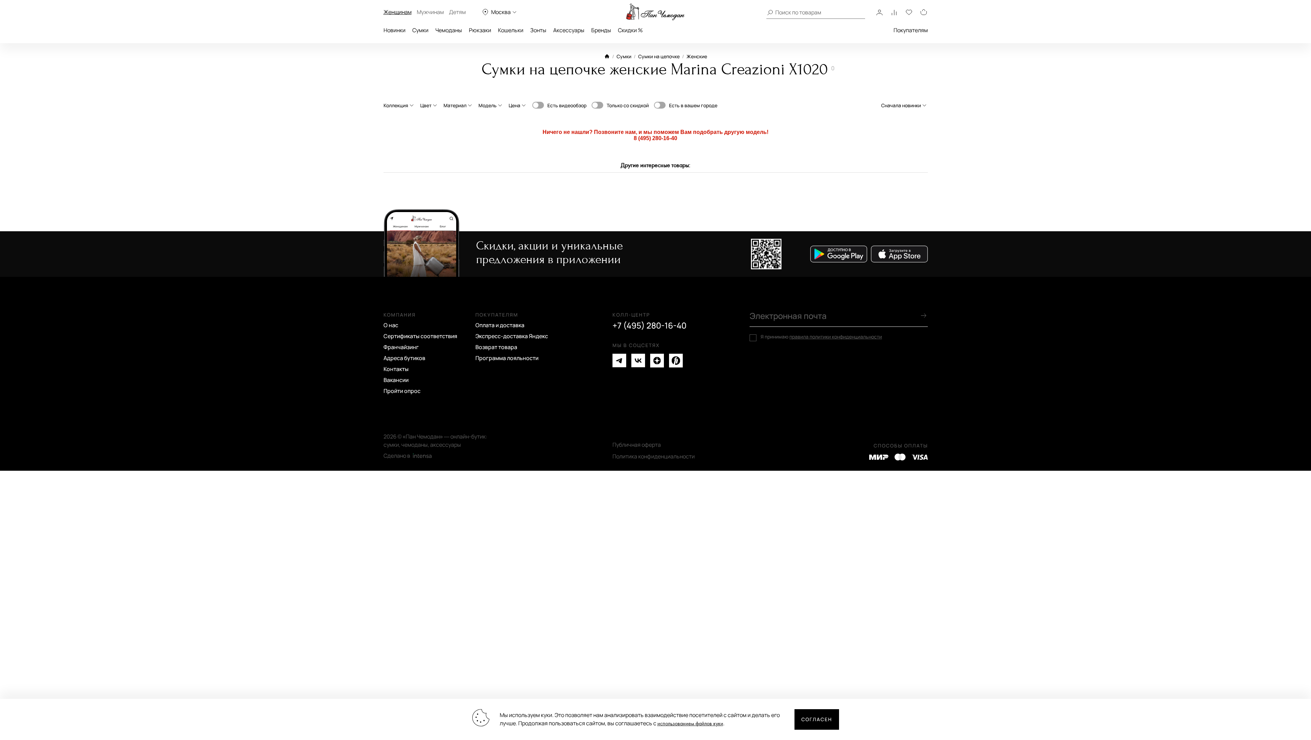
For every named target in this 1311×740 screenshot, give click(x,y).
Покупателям (911, 30)
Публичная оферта (636, 444)
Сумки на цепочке (659, 56)
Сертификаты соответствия (420, 336)
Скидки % (630, 30)
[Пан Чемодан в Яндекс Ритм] (676, 361)
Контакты (396, 369)
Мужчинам (430, 12)
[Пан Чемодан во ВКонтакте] (638, 361)
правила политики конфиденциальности (835, 336)
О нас (391, 325)
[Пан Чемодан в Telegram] (619, 361)
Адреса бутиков (404, 358)
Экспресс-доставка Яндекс (511, 336)
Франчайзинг (401, 347)
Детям (457, 12)
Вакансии (396, 380)
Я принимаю (821, 337)
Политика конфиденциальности (653, 456)
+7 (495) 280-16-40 (649, 325)
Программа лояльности (506, 358)
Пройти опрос (402, 391)
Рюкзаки (480, 30)
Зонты (538, 30)
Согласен (816, 719)
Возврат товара (496, 347)
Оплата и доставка (499, 325)
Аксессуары (568, 30)
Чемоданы (448, 30)
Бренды (601, 30)
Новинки (394, 30)
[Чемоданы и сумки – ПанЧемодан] (655, 12)
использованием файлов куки (690, 724)
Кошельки (510, 30)
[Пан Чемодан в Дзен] (657, 361)
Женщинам (398, 12)
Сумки (420, 30)
